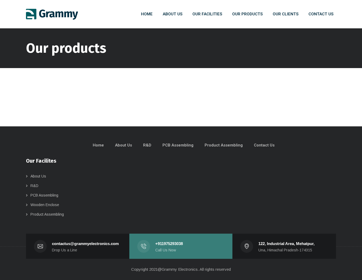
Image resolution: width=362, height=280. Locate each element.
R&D (34, 186)
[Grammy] (52, 14)
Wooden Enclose (44, 205)
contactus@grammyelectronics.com (85, 243)
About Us (38, 176)
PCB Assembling (44, 195)
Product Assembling (47, 214)
